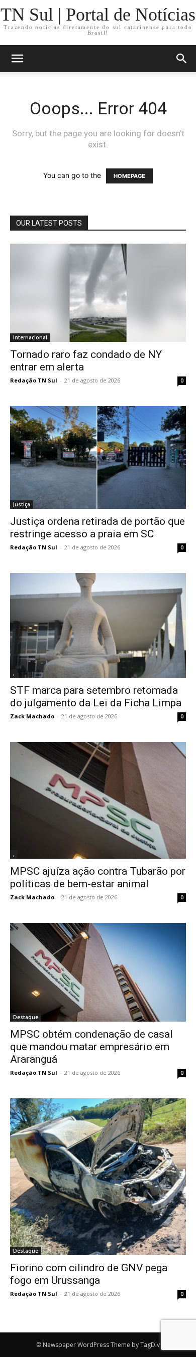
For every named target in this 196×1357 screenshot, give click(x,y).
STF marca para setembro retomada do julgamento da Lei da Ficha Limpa (95, 696)
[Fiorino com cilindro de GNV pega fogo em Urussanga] (98, 1177)
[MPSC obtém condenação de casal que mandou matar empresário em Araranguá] (98, 972)
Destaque (25, 1017)
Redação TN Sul (33, 380)
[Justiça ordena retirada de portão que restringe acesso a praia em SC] (98, 457)
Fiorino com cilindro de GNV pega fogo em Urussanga (88, 1274)
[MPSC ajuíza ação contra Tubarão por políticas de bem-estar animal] (98, 800)
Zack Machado (32, 716)
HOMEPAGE (129, 175)
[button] (182, 58)
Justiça (21, 504)
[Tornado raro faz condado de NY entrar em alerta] (98, 293)
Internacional (30, 337)
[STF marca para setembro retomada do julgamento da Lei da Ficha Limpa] (98, 625)
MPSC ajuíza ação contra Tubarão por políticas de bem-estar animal (97, 877)
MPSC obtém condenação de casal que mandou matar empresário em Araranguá (91, 1046)
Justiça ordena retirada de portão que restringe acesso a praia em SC (97, 527)
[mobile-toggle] (17, 58)
